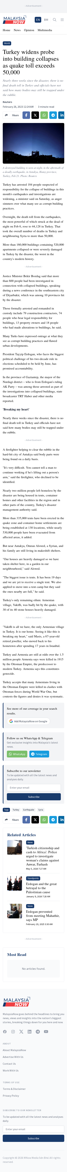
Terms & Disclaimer (14, 1089)
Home (6, 30)
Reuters (7, 102)
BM (46, 20)
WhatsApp (19, 754)
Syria (40, 809)
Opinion (29, 30)
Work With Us (11, 1070)
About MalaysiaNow (14, 1050)
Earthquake (28, 809)
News (17, 30)
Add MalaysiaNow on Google (30, 721)
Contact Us (9, 1063)
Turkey (16, 809)
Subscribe (34, 796)
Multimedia (45, 30)
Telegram (41, 754)
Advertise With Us (13, 1057)
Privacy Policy (11, 1095)
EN (38, 20)
